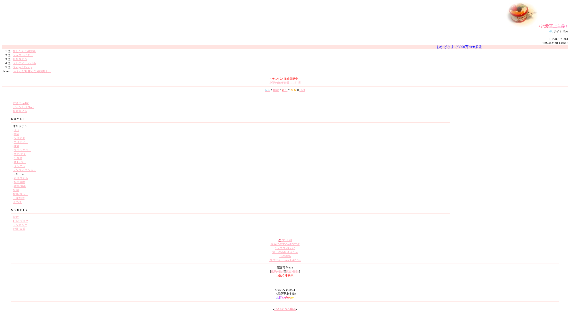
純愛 (16, 146)
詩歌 (16, 217)
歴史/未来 (20, 154)
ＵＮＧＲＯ (20, 59)
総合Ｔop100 (21, 103)
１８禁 (18, 158)
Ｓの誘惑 (285, 256)
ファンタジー (22, 150)
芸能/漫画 (20, 186)
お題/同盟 (19, 229)
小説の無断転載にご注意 (285, 82)
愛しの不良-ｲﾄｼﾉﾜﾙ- (285, 252)
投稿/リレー (20, 194)
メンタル (19, 166)
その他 (17, 202)
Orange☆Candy (22, 67)
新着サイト (20, 111)
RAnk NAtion (285, 309)
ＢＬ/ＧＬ (20, 162)
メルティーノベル (24, 63)
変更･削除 (292, 271)
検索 (276, 90)
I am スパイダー (23, 55)
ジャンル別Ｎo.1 (23, 107)
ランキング (20, 225)
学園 (16, 134)
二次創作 (18, 198)
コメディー (21, 142)
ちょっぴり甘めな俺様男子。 (32, 71)
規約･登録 (277, 271)
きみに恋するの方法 (285, 244)
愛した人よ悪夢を (24, 51)
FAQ (302, 90)
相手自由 (19, 182)
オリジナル (21, 178)
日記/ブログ (20, 221)
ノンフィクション (24, 170)
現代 (16, 130)
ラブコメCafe (285, 248)
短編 (16, 190)
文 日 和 (285, 240)
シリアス (19, 138)
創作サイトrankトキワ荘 (285, 260)
